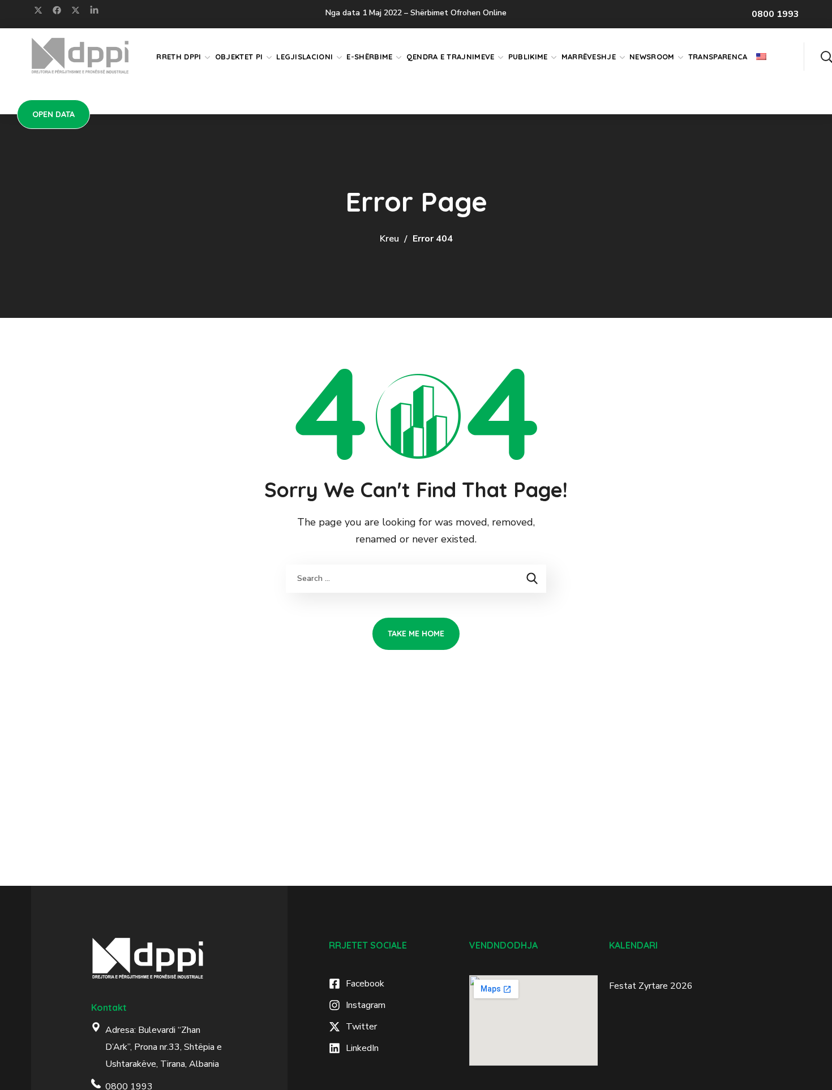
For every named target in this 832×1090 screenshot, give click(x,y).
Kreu (389, 238)
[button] (826, 57)
